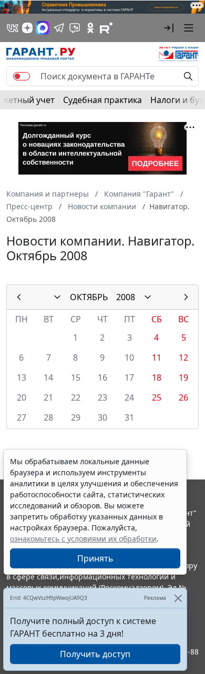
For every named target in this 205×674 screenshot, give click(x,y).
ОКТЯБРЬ (89, 297)
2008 (125, 297)
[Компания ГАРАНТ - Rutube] (106, 28)
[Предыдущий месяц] (19, 297)
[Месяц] (57, 297)
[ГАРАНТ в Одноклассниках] (90, 28)
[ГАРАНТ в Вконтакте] (12, 28)
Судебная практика (102, 100)
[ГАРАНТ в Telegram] (59, 28)
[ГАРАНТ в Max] (42, 28)
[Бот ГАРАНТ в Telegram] (74, 28)
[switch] (21, 76)
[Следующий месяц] (186, 297)
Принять (95, 558)
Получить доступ (95, 654)
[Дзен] (27, 28)
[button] (169, 28)
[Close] (177, 598)
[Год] (148, 297)
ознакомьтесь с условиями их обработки (83, 539)
